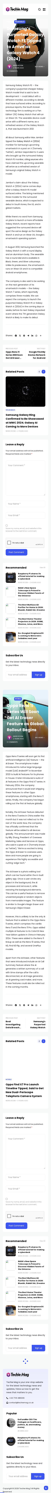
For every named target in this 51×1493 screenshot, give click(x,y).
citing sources (31, 159)
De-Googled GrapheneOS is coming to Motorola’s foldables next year (30, 636)
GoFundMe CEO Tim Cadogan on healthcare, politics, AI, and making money (30, 1423)
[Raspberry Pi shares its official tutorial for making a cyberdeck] (11, 577)
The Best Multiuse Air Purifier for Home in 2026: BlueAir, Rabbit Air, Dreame (31, 607)
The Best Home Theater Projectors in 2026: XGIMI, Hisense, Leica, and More (30, 621)
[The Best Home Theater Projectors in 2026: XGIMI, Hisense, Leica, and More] (11, 623)
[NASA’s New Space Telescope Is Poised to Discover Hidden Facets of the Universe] (11, 592)
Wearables (20, 22)
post (21, 844)
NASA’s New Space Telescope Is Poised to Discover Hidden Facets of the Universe (31, 592)
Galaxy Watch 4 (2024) (28, 141)
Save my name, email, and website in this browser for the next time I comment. (24, 529)
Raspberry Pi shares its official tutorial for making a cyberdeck (31, 576)
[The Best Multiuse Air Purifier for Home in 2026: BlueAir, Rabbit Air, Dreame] (11, 609)
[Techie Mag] (17, 9)
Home (9, 22)
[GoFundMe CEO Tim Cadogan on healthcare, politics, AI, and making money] (10, 1422)
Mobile (18, 699)
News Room (18, 65)
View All (42, 568)
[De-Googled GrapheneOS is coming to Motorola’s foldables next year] (11, 637)
